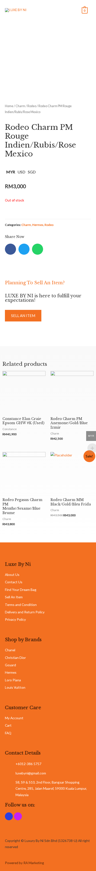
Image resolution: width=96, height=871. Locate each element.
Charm (20, 106)
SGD (32, 171)
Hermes (37, 225)
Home (9, 106)
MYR (10, 171)
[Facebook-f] (9, 816)
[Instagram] (18, 816)
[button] (23, 315)
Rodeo (31, 106)
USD (21, 171)
